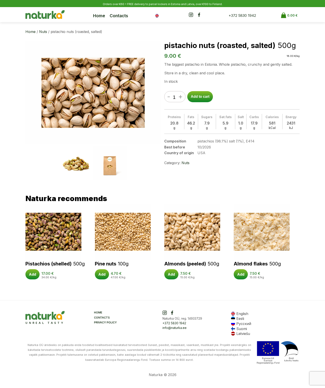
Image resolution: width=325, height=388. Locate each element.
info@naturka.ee (174, 328)
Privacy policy (105, 322)
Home (99, 15)
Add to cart (200, 96)
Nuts (43, 31)
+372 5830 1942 (242, 15)
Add (32, 274)
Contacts (119, 15)
